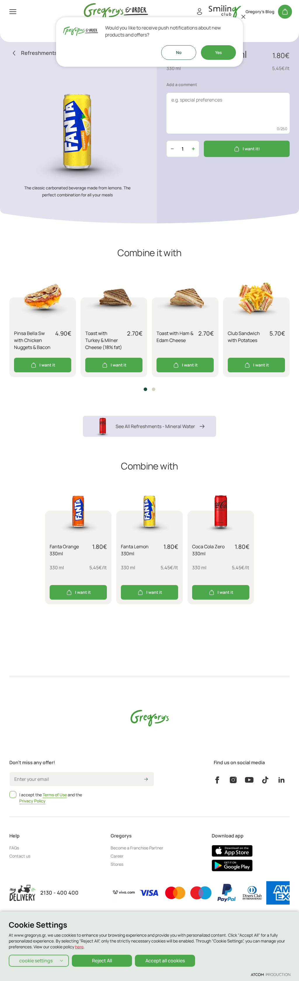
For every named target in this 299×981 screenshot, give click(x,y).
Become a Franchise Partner (137, 848)
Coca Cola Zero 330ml (208, 550)
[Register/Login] (199, 11)
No (179, 52)
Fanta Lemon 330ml (135, 550)
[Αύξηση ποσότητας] (193, 149)
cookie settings (36, 960)
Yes (218, 52)
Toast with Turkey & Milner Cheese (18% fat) (103, 340)
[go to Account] (225, 11)
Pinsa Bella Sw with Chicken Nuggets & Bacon (32, 340)
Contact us (19, 856)
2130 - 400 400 (59, 892)
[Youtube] (249, 780)
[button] (145, 389)
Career (117, 856)
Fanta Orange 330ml (64, 550)
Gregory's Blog (260, 11)
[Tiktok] (265, 780)
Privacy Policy (32, 801)
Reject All (102, 960)
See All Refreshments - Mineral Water (155, 426)
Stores (117, 864)
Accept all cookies (165, 960)
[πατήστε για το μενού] (13, 12)
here (79, 946)
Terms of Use (55, 794)
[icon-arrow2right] (146, 780)
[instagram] (233, 780)
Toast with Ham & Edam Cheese (175, 336)
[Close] (243, 16)
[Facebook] (217, 780)
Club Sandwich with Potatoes (244, 336)
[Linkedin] (281, 780)
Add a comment (181, 84)
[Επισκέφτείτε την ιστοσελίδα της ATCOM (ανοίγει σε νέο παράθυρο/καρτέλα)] (270, 974)
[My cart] (285, 12)
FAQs (14, 848)
